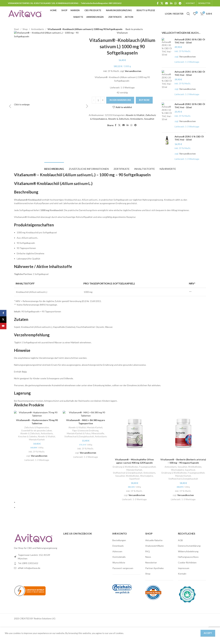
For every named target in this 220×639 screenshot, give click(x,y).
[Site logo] (25, 13)
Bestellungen (119, 540)
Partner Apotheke (154, 568)
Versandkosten (133, 71)
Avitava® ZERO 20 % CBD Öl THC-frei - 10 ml (190, 73)
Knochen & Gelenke (27, 436)
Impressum (183, 568)
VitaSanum (122, 32)
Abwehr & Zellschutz (118, 118)
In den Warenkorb (120, 100)
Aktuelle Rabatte (154, 540)
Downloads (118, 545)
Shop (147, 573)
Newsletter (151, 562)
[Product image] (37, 414)
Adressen (117, 551)
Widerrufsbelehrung (188, 551)
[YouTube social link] (3, 326)
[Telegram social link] (180, 3)
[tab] (54, 167)
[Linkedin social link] (171, 3)
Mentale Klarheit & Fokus (79, 433)
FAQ (147, 551)
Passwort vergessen (122, 568)
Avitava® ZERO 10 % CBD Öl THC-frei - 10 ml (190, 106)
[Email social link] (166, 3)
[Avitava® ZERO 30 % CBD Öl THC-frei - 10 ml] (167, 51)
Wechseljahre (146, 476)
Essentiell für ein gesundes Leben (36, 430)
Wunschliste (118, 562)
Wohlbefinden (132, 476)
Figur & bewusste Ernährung (85, 430)
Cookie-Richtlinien (187, 562)
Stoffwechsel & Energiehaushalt (79, 436)
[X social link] (161, 3)
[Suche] (188, 13)
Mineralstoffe (97, 433)
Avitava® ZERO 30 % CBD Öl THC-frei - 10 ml (190, 41)
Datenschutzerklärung (189, 545)
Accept (208, 633)
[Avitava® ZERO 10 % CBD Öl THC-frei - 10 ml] (167, 116)
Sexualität (149, 118)
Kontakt (182, 573)
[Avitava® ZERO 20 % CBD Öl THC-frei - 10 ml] (167, 84)
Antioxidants (136, 118)
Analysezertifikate (154, 545)
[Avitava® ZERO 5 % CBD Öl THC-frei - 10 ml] (167, 148)
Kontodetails (119, 556)
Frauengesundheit (147, 467)
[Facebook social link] (157, 3)
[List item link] (36, 563)
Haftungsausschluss (188, 556)
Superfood (134, 478)
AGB (180, 540)
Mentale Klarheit (37, 439)
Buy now (144, 100)
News (148, 556)
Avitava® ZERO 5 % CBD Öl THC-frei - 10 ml (189, 138)
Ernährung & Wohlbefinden (125, 467)
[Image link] (33, 538)
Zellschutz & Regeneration (36, 427)
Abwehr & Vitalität (135, 115)
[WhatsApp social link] (175, 3)
